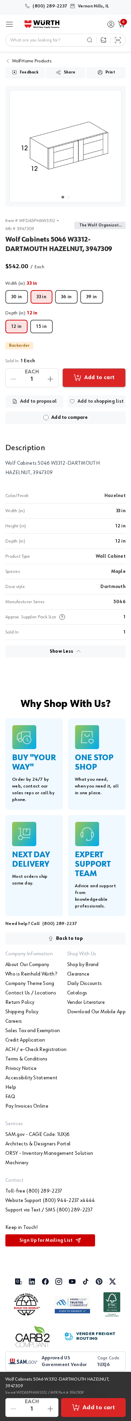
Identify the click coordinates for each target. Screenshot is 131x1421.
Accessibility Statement (31, 1078)
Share (69, 72)
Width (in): (21, 283)
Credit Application (25, 1040)
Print (110, 72)
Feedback (29, 72)
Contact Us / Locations (30, 993)
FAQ (10, 1097)
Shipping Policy (22, 1012)
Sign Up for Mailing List (46, 1240)
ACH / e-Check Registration (36, 1049)
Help (10, 1087)
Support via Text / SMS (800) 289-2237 (49, 1210)
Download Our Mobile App (96, 1012)
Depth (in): (21, 313)
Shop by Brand (83, 964)
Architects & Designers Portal (38, 1144)
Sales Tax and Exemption (32, 1030)
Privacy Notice (21, 1068)
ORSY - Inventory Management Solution (49, 1153)
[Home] (42, 24)
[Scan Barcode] (118, 40)
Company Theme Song (29, 983)
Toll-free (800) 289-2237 (33, 1191)
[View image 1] (65, 146)
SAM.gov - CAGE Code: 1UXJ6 (37, 1134)
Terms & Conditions (26, 1059)
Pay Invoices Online (26, 1106)
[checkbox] (46, 417)
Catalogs (77, 993)
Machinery (16, 1163)
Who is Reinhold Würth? (31, 974)
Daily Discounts (84, 983)
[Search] (90, 40)
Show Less (62, 651)
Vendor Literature (86, 1002)
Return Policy (19, 1002)
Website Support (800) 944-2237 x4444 (50, 1200)
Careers (13, 1021)
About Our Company (27, 964)
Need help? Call (41, 923)
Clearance (78, 974)
